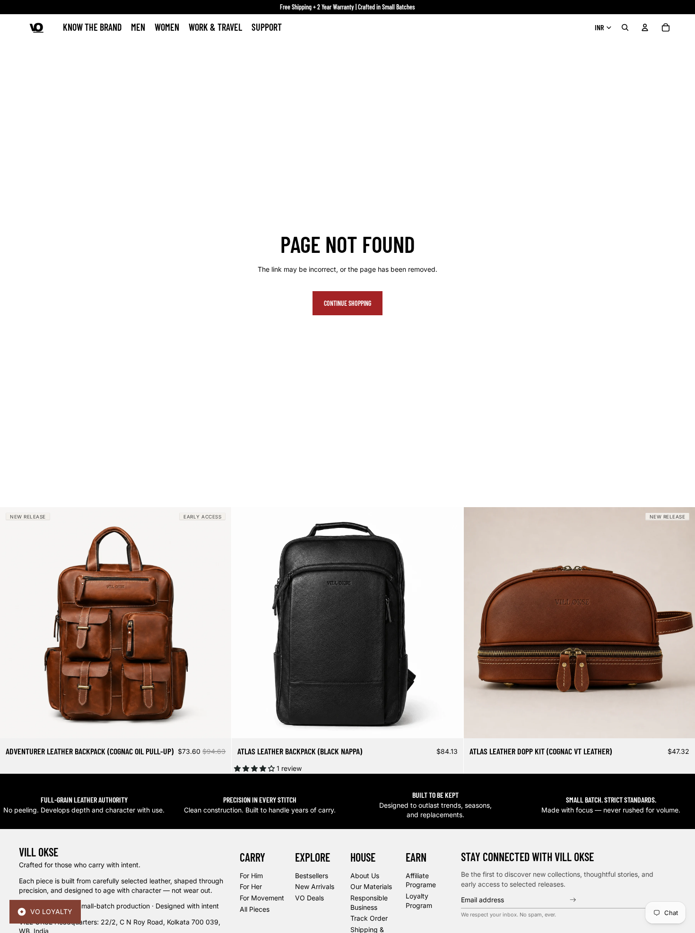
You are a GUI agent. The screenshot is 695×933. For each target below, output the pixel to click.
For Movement (262, 897)
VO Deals (309, 897)
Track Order (369, 918)
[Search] (625, 27)
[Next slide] (217, 623)
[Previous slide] (14, 623)
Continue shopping (347, 303)
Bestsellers (311, 875)
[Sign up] (574, 899)
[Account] (644, 27)
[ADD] (217, 724)
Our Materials (371, 886)
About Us (364, 875)
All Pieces (254, 909)
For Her (251, 886)
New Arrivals (314, 886)
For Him (251, 875)
